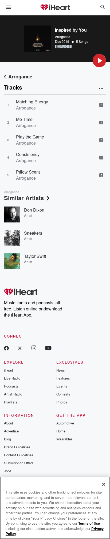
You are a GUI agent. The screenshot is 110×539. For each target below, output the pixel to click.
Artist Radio (13, 394)
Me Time (24, 119)
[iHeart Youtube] (48, 348)
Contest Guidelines (18, 454)
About (8, 423)
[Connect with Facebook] (6, 348)
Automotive (65, 423)
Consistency (28, 154)
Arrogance (62, 36)
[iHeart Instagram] (34, 348)
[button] (99, 60)
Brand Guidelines (17, 446)
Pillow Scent (28, 172)
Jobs (7, 470)
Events (61, 386)
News (60, 370)
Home (60, 430)
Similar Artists (24, 197)
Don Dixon (34, 210)
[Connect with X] (20, 348)
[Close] (103, 484)
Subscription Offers (19, 462)
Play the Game (30, 137)
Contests (63, 394)
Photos (61, 402)
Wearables (64, 438)
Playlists (10, 402)
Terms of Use (89, 523)
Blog (7, 438)
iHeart (8, 370)
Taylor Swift (35, 256)
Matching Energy (32, 102)
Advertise (11, 430)
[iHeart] (55, 7)
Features (63, 378)
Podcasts (11, 386)
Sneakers (33, 233)
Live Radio (12, 378)
